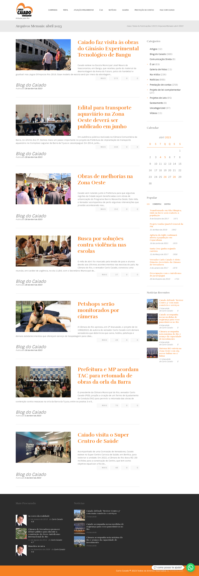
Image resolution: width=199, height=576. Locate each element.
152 (116, 209)
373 (116, 78)
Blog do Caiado (158, 54)
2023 (154, 26)
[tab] (148, 204)
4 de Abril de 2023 (33, 478)
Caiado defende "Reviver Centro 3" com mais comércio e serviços (171, 302)
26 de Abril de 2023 (33, 350)
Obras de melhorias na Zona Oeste (105, 179)
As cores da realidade (39, 516)
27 (116, 275)
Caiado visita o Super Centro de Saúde (103, 438)
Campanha (52, 10)
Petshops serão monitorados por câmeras (98, 310)
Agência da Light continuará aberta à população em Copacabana (163, 237)
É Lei (101, 10)
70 (116, 405)
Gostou (167, 204)
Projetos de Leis (158, 97)
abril (165, 137)
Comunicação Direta (161, 59)
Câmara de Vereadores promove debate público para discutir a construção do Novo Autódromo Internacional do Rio (44, 533)
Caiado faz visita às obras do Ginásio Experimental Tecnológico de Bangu (108, 48)
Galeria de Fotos (158, 69)
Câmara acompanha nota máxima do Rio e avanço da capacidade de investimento (170, 335)
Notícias (112, 10)
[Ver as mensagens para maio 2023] (180, 137)
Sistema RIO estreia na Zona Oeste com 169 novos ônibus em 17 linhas (170, 352)
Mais (103, 78)
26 (165, 176)
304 (116, 147)
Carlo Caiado (167, 311)
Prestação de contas (144, 10)
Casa (129, 26)
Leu (148, 204)
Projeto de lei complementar (165, 89)
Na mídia (155, 74)
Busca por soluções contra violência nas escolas (102, 244)
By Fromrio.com (175, 570)
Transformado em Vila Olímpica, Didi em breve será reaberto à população (166, 213)
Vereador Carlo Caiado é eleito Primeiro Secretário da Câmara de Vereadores (165, 262)
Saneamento (156, 103)
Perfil (65, 10)
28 (116, 340)
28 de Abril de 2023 (33, 88)
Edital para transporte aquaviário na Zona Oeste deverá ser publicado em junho (104, 117)
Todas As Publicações (141, 26)
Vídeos (153, 113)
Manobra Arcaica (36, 546)
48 (116, 468)
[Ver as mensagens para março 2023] (150, 137)
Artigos (153, 49)
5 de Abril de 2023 (33, 416)
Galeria (125, 10)
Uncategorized (157, 108)
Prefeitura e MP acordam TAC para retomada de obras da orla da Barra (108, 375)
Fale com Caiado (167, 10)
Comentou (157, 204)
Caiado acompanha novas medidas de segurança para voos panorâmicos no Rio (169, 318)
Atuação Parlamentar (84, 10)
